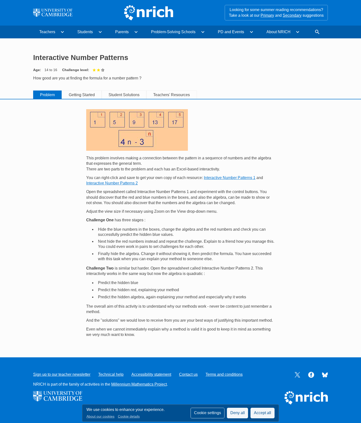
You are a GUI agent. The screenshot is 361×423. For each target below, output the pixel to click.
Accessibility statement (151, 374)
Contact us (188, 374)
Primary (267, 15)
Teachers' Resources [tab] (171, 95)
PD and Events (231, 32)
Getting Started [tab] (82, 95)
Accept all (262, 413)
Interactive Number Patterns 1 (229, 178)
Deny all (237, 413)
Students (85, 32)
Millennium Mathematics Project (139, 384)
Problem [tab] (47, 95)
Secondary (292, 15)
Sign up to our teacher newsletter (61, 374)
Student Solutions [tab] (124, 95)
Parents (122, 32)
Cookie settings (207, 413)
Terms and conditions (224, 374)
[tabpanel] (180, 223)
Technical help (111, 374)
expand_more (62, 32)
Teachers (47, 32)
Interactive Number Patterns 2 (112, 183)
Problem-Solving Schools (173, 32)
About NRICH (278, 32)
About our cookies (100, 416)
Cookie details (129, 416)
